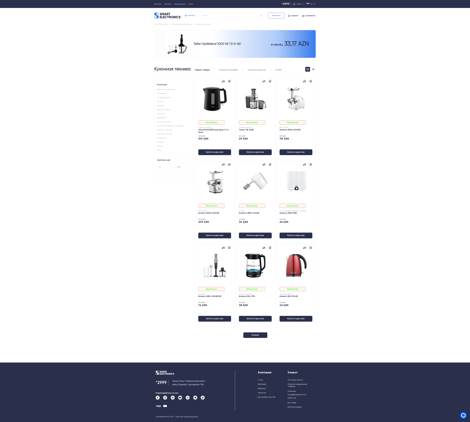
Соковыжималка (163, 97)
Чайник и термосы (164, 130)
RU (311, 4)
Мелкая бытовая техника (182, 24)
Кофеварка (161, 118)
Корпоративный (179, 4)
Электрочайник (163, 110)
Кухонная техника (203, 24)
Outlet (190, 4)
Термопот (161, 114)
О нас (260, 380)
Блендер (160, 106)
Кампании (157, 4)
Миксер (160, 101)
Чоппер (160, 142)
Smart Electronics (161, 24)
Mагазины (167, 4)
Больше (255, 335)
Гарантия (262, 393)
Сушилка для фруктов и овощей (170, 126)
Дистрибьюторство (266, 397)
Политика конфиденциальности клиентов (297, 394)
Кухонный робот (164, 122)
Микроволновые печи (166, 89)
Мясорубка (161, 93)
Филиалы (262, 388)
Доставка (292, 403)
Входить (299, 4)
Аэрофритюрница (164, 134)
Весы (159, 150)
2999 (286, 4)
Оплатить (276, 15)
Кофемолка (162, 138)
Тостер (160, 146)
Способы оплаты (295, 380)
